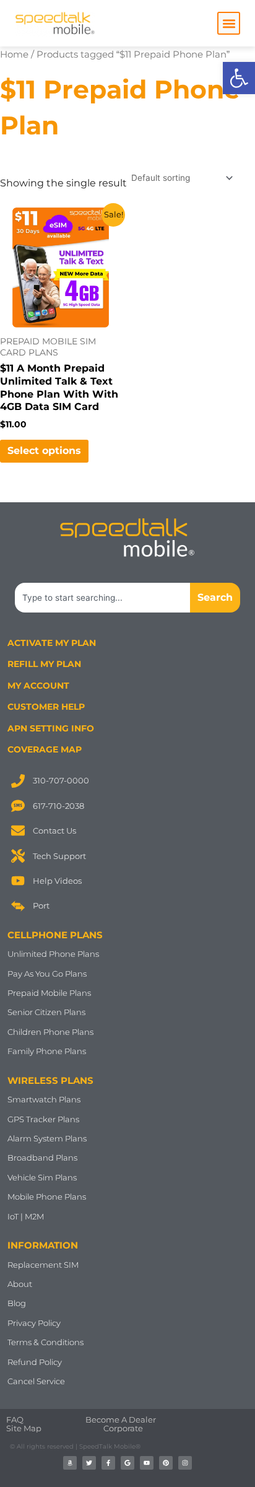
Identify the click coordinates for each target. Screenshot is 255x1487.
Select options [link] (44, 450)
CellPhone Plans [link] (55, 935)
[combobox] (102, 598)
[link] (239, 78)
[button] (228, 23)
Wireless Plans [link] (50, 1080)
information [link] (42, 1245)
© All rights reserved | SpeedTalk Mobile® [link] (75, 1446)
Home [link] (14, 54)
